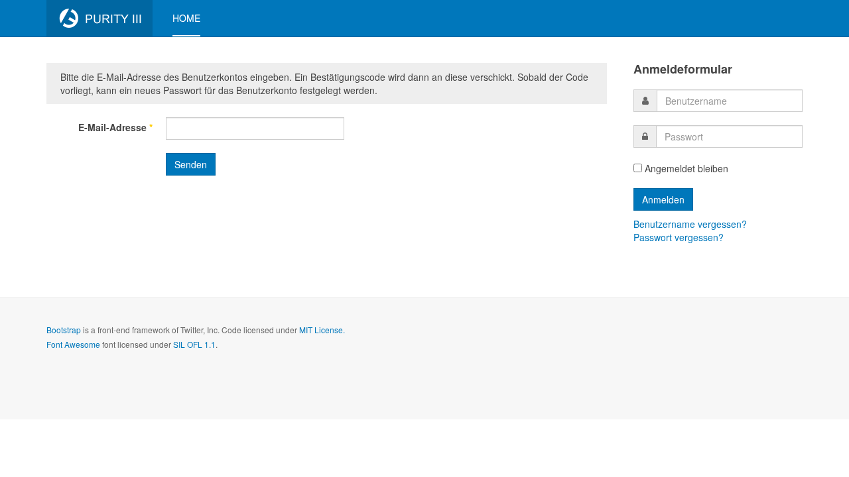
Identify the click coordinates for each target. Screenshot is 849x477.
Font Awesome (73, 344)
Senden (190, 164)
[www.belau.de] (99, 18)
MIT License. (322, 329)
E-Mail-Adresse (115, 127)
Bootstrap (63, 329)
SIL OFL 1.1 (194, 344)
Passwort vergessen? (678, 237)
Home (186, 18)
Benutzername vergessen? (690, 224)
